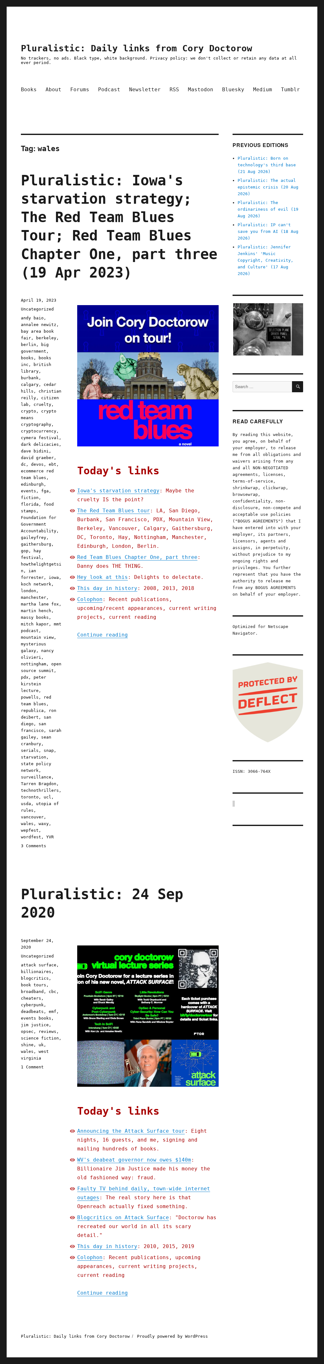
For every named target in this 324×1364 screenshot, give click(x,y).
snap (49, 750)
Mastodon (200, 89)
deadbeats (32, 1011)
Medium (262, 89)
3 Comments (33, 845)
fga (45, 491)
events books (36, 1018)
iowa (54, 577)
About (53, 89)
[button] (268, 329)
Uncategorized (37, 309)
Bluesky (233, 89)
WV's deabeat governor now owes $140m (134, 1160)
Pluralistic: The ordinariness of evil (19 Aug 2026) (268, 209)
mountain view (37, 637)
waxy (44, 823)
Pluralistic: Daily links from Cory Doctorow (136, 48)
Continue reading (102, 635)
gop (24, 550)
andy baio (32, 318)
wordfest (31, 837)
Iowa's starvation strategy (118, 491)
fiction (30, 497)
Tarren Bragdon (38, 783)
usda (26, 803)
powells (30, 697)
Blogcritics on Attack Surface (123, 1217)
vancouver (32, 817)
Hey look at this (102, 577)
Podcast (109, 89)
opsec (27, 1031)
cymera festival (40, 437)
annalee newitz (38, 324)
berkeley (46, 338)
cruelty (42, 404)
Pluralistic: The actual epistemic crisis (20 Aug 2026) (268, 187)
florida (30, 504)
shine (27, 1044)
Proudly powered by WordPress (172, 1336)
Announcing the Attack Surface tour (131, 1131)
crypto (28, 411)
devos (37, 464)
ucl (47, 797)
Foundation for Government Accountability (38, 524)
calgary (30, 384)
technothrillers (40, 790)
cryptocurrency (38, 431)
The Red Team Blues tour (113, 511)
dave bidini (35, 451)
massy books (35, 617)
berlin (28, 344)
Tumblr (290, 89)
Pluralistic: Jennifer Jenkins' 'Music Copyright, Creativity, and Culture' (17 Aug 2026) (265, 260)
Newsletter (145, 89)
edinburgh (32, 484)
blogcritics (35, 978)
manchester (33, 597)
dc (23, 464)
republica (32, 710)
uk (41, 1044)
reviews (47, 1031)
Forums (79, 89)
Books (29, 89)
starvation (33, 757)
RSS (174, 89)
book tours (33, 985)
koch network (36, 584)
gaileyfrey (33, 537)
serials (30, 750)
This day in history (107, 588)
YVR (50, 837)
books (27, 357)
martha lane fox (40, 604)
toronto (30, 797)
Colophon (90, 599)
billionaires (36, 971)
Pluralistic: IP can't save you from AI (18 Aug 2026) (268, 231)
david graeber (37, 457)
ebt (52, 464)
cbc (52, 991)
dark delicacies (40, 444)
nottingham (33, 664)
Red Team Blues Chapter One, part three (137, 557)
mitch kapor (35, 624)
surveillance (36, 777)
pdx (24, 677)
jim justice (35, 1024)
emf (52, 1011)
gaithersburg (36, 544)
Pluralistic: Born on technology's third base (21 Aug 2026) (267, 165)
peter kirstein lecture (33, 684)
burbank (30, 377)
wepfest (30, 830)
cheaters (31, 998)
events (28, 491)
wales (27, 823)
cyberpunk (32, 1004)
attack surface (38, 965)
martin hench (36, 610)
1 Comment (32, 1067)
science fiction (40, 1038)
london (28, 590)
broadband (32, 991)
